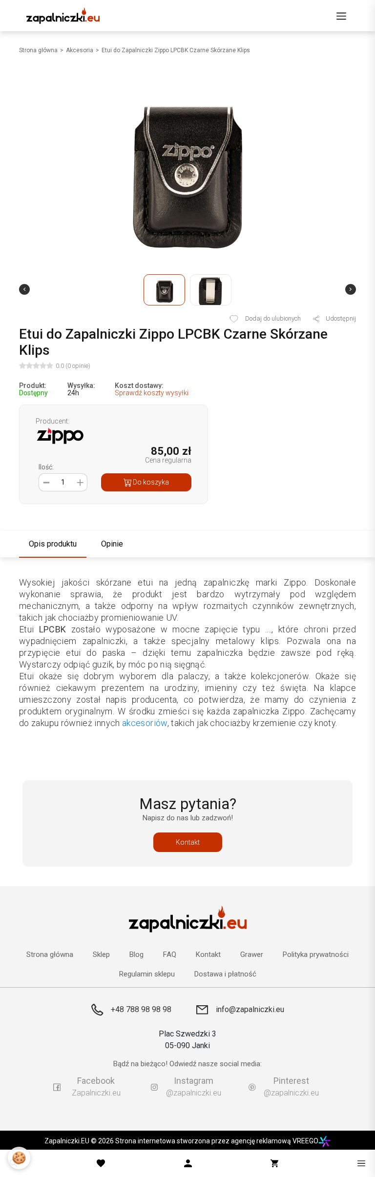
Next (350, 289)
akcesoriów (144, 723)
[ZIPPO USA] (60, 435)
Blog (136, 954)
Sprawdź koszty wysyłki (151, 393)
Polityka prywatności (316, 954)
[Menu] (341, 15)
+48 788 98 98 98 (141, 1009)
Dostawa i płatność (225, 974)
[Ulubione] (101, 1163)
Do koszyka (150, 482)
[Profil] (188, 1163)
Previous (24, 289)
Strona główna (38, 50)
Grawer (251, 954)
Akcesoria (79, 50)
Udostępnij (340, 318)
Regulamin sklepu (147, 974)
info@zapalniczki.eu (250, 1009)
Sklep (101, 954)
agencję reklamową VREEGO (274, 1141)
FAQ (169, 954)
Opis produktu (53, 543)
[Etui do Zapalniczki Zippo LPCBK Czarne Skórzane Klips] (187, 166)
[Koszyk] (274, 1163)
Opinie (112, 543)
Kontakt (188, 842)
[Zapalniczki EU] (63, 15)
